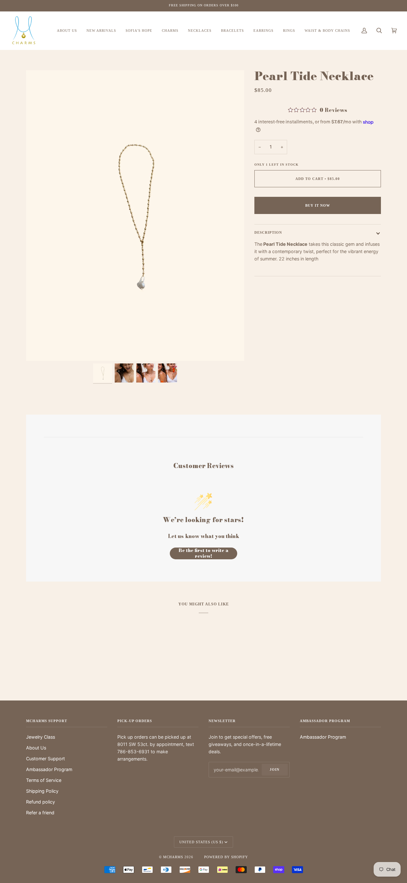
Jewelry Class (40, 737)
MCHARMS (173, 857)
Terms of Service (43, 780)
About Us (36, 747)
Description (268, 232)
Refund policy (40, 801)
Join (274, 769)
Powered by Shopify (226, 857)
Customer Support (45, 758)
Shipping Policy (42, 791)
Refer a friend (40, 812)
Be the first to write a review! (204, 553)
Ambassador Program (49, 769)
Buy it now (317, 205)
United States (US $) (201, 842)
